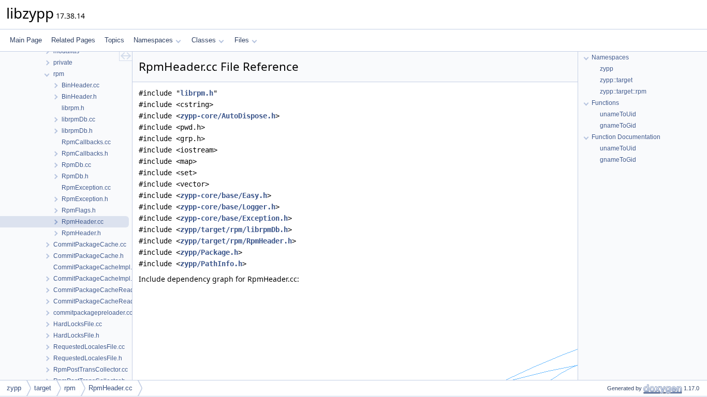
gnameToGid (618, 125)
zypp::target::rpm (623, 91)
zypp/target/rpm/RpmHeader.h (236, 241)
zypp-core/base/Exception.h (234, 218)
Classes (204, 40)
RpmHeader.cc (110, 388)
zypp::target (616, 80)
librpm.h (196, 93)
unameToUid (618, 114)
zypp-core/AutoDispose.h (227, 116)
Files (241, 40)
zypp (606, 68)
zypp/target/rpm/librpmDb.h (234, 229)
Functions (605, 102)
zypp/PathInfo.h (211, 263)
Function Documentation (626, 137)
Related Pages (73, 40)
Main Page (26, 40)
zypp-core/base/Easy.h (223, 195)
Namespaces (153, 40)
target (42, 388)
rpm (70, 388)
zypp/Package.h (209, 252)
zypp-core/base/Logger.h (227, 207)
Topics (114, 40)
